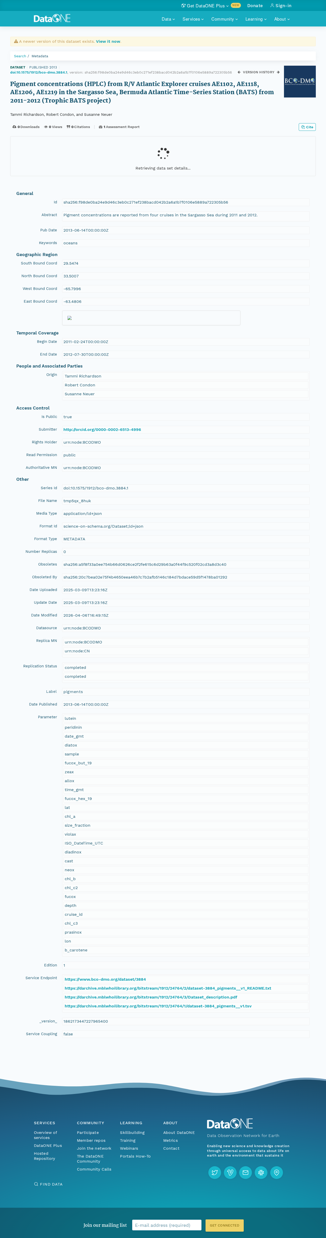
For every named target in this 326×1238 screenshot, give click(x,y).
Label (51, 691)
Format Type (45, 539)
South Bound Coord (39, 263)
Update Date (45, 602)
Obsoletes (47, 564)
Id (55, 202)
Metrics (170, 1140)
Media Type (46, 513)
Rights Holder (44, 442)
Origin (51, 374)
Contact (171, 1148)
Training (127, 1140)
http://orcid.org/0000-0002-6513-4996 (102, 429)
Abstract (49, 215)
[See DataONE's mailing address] (276, 1172)
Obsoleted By (44, 577)
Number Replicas (41, 551)
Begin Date (47, 341)
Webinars (129, 1148)
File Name (47, 500)
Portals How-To (135, 1156)
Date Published (43, 704)
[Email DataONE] (245, 1172)
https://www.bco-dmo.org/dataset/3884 (105, 979)
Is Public (49, 416)
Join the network (94, 1148)
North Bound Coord (39, 276)
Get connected (224, 1225)
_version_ (48, 1021)
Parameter (47, 717)
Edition (50, 965)
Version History (258, 72)
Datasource (46, 628)
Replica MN (46, 640)
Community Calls (94, 1169)
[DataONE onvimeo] (230, 1172)
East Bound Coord (40, 301)
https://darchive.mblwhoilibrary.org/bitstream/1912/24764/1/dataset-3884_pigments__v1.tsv (158, 1006)
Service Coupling (41, 1034)
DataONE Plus (48, 1145)
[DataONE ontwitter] (214, 1172)
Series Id (49, 488)
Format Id (48, 526)
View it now (108, 41)
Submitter (48, 429)
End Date (48, 354)
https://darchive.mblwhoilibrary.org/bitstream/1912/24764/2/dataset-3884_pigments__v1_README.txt (168, 988)
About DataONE (179, 1132)
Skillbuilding (132, 1132)
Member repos (91, 1140)
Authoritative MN (41, 467)
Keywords (48, 243)
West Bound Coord (40, 288)
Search (20, 56)
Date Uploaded (43, 589)
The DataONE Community (90, 1159)
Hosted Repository (44, 1156)
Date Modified (44, 615)
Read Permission (41, 455)
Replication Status (40, 666)
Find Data (51, 1184)
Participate (88, 1132)
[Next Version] (278, 72)
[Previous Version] (239, 72)
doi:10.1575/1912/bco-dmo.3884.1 (38, 72)
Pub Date (48, 230)
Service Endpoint (41, 978)
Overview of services (45, 1135)
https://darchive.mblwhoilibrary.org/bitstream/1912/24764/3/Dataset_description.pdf (151, 997)
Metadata (40, 56)
